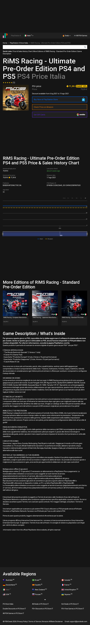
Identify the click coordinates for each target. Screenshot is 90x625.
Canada (68, 580)
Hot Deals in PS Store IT (70, 604)
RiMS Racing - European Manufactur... (15, 317)
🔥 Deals (65, 36)
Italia (29, 35)
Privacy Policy (22, 621)
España (38, 585)
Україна (68, 594)
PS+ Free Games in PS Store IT (72, 609)
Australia (10, 580)
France (67, 585)
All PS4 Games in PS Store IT (13, 613)
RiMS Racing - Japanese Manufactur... (45, 317)
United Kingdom (71, 589)
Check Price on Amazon (43, 107)
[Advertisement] (45, 16)
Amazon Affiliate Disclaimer (52, 621)
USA (8, 594)
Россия (38, 594)
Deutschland (11, 585)
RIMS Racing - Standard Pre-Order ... (73, 317)
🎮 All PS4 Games (80, 36)
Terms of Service (34, 621)
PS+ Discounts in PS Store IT (42, 609)
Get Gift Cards (39, 115)
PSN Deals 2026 (10, 621)
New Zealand (41, 589)
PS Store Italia (8, 604)
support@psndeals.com (78, 621)
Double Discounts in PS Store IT (14, 609)
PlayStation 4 (16, 36)
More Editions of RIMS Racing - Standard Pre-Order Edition (54, 51)
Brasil (38, 580)
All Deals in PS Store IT (40, 604)
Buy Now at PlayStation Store (46, 99)
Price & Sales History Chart (22, 51)
